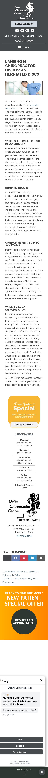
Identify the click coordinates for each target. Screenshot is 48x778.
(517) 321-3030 (24, 40)
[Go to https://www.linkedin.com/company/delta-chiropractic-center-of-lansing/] (32, 31)
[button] (24, 621)
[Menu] (24, 774)
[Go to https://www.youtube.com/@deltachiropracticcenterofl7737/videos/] (27, 31)
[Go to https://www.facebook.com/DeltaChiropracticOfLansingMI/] (17, 31)
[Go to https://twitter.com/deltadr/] (22, 31)
